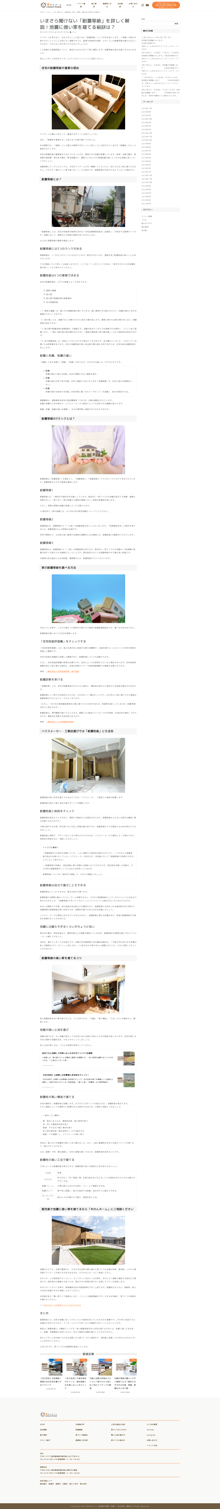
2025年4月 (146, 112)
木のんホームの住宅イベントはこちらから (62, 1305)
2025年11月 (147, 108)
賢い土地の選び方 (118, 1435)
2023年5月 (146, 158)
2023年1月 (146, 172)
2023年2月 (146, 168)
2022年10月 (147, 182)
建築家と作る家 (82, 1440)
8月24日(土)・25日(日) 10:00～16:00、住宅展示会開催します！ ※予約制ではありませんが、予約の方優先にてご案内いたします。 (161, 93)
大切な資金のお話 (118, 1424)
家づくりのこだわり (119, 1430)
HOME (42, 1424)
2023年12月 (147, 133)
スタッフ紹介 (45, 1440)
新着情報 (79, 1430)
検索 (143, 19)
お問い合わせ (152, 1440)
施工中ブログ (147, 223)
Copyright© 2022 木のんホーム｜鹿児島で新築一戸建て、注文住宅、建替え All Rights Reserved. (110, 1506)
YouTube (150, 1430)
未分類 (144, 230)
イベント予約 (152, 1445)
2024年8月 (146, 122)
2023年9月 (146, 144)
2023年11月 (147, 136)
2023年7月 (146, 151)
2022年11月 (147, 179)
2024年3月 (146, 129)
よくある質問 (152, 1424)
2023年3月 (146, 165)
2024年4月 (146, 126)
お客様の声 (80, 1424)
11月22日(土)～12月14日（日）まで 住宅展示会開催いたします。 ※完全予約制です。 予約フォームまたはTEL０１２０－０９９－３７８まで (171, 43)
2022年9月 (146, 186)
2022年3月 (146, 204)
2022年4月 (146, 200)
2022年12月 (147, 175)
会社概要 (43, 1430)
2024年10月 (147, 119)
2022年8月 (146, 189)
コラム (74, 32)
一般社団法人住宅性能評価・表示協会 (62, 671)
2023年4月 (146, 161)
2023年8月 (146, 147)
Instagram (151, 1435)
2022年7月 (146, 193)
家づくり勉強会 (82, 1435)
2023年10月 (147, 140)
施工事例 (145, 227)
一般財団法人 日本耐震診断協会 (60, 722)
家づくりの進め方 (118, 1440)
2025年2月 (146, 115)
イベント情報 (147, 216)
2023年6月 (146, 154)
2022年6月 (146, 196)
